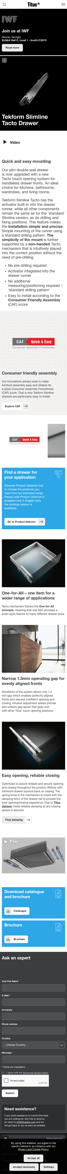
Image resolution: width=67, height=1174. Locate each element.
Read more (12, 48)
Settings (49, 1167)
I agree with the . (27, 1073)
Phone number (9, 1024)
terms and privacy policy (35, 1073)
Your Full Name (10, 981)
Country (6, 1038)
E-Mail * (6, 996)
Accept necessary (24, 1167)
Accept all (33, 1158)
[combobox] (33, 1045)
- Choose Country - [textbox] (16, 1045)
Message (7, 1053)
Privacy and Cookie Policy (33, 1149)
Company (7, 1010)
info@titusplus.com (26, 1122)
